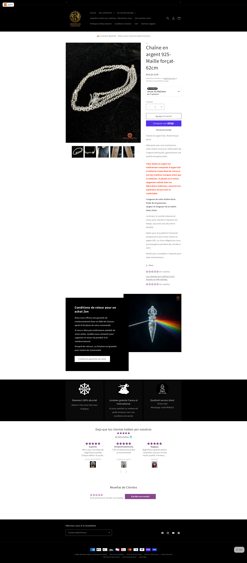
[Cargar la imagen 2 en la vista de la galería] (90, 152)
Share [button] (151, 265)
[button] (106, 12)
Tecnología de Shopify (99, 554)
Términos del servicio (151, 554)
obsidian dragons (86, 554)
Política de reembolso (116, 554)
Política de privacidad (134, 554)
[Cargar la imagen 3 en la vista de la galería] (103, 152)
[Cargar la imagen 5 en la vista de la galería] (129, 152)
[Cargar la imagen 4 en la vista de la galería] (116, 152)
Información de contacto (111, 557)
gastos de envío (169, 78)
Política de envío (167, 554)
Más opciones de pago (163, 130)
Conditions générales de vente (92, 359)
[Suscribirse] (109, 533)
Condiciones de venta (129, 557)
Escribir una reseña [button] (140, 496)
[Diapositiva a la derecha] (138, 152)
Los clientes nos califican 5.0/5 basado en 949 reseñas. (160, 278)
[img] (123, 433)
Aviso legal (143, 557)
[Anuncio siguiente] (180, 2)
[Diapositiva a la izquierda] (68, 152)
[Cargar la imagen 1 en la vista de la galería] (77, 152)
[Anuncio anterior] (66, 2)
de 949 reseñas (122, 436)
